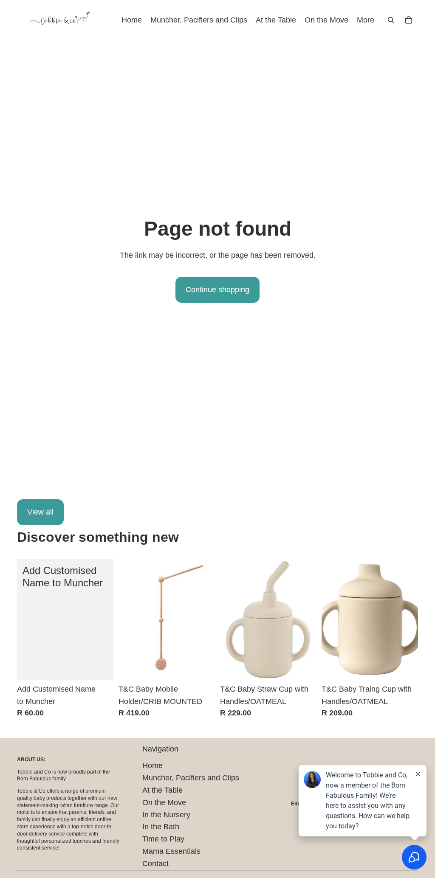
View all (40, 512)
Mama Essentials (171, 851)
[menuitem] (366, 20)
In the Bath (160, 826)
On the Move (164, 802)
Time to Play (163, 839)
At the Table (162, 790)
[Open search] (390, 20)
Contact (155, 863)
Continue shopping (217, 289)
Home (152, 765)
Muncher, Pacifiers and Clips (190, 778)
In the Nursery (166, 814)
